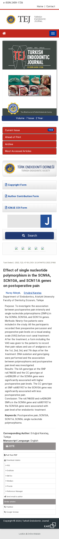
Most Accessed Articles (18, 151)
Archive (9, 144)
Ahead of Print (13, 137)
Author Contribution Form (23, 196)
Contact (50, 6)
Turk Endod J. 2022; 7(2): (13, 263)
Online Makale (34, 534)
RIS (8, 465)
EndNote (10, 471)
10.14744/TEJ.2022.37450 (45, 263)
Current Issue (29, 130)
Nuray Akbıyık (13, 292)
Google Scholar (12, 512)
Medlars (9, 481)
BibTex (9, 476)
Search (31, 235)
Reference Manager (14, 491)
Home (41, 6)
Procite (9, 486)
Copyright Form (17, 184)
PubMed (9, 507)
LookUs (22, 534)
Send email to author (14, 497)
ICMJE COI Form (17, 207)
